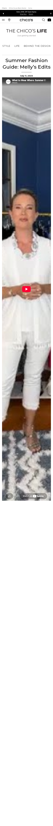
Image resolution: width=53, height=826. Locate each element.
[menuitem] (6, 46)
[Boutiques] (9, 19)
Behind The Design (37, 46)
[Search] (43, 19)
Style (6, 46)
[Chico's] (26, 20)
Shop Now (23, 14)
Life (17, 46)
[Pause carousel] (50, 13)
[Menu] (3, 20)
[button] (49, 19)
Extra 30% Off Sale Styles (27, 12)
